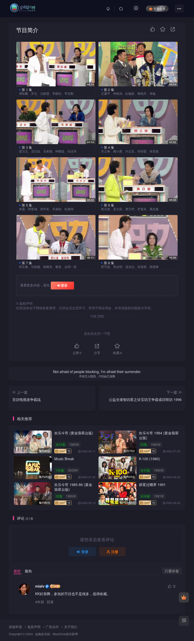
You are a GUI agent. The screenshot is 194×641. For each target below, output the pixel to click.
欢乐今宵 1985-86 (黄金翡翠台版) (73, 487)
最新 (17, 570)
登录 (64, 285)
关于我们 (70, 626)
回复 (50, 601)
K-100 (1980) (149, 458)
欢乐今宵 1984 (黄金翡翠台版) (159, 435)
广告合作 (52, 626)
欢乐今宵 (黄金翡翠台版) (73, 432)
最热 (28, 570)
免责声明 (33, 626)
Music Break (64, 458)
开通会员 (159, 8)
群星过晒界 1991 (152, 484)
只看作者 (172, 570)
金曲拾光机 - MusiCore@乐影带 (56, 634)
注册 (114, 551)
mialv (39, 586)
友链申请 (15, 626)
